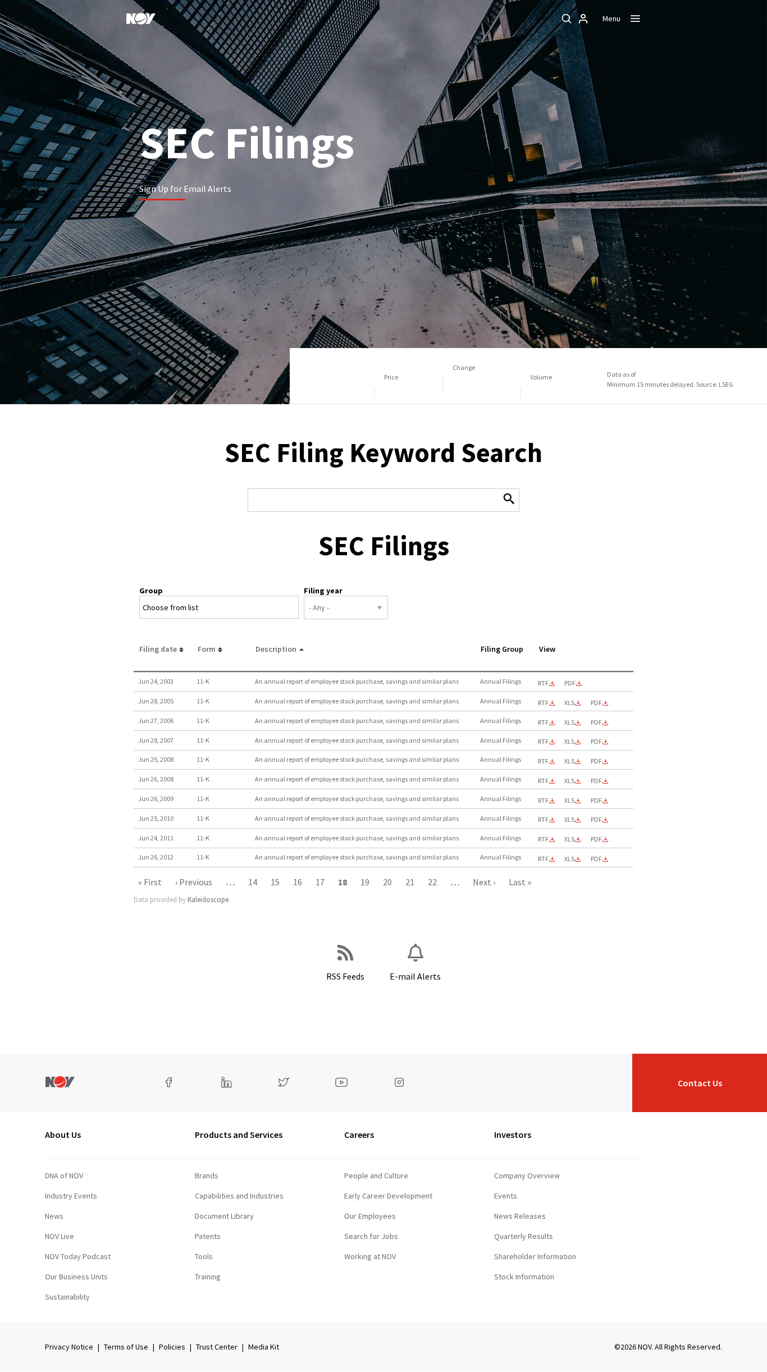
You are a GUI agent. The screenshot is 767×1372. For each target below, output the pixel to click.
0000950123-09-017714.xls (569, 800)
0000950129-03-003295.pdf (570, 683)
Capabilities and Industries (239, 1196)
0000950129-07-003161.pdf (596, 741)
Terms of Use (126, 1347)
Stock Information (524, 1277)
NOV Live (59, 1236)
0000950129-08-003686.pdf (596, 761)
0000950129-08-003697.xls (569, 781)
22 (432, 882)
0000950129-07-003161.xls (569, 741)
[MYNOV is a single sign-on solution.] (583, 18)
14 (252, 882)
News (54, 1216)
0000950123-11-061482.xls (569, 839)
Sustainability (67, 1297)
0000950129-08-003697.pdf (596, 781)
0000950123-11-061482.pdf (596, 839)
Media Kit (263, 1347)
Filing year (323, 591)
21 (409, 882)
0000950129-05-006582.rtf (543, 702)
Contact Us (700, 1083)
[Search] (566, 18)
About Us (63, 1134)
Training (208, 1277)
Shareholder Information (535, 1256)
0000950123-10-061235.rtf (543, 819)
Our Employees (370, 1216)
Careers (359, 1134)
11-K (203, 681)
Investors (512, 1134)
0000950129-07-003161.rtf (543, 741)
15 (275, 882)
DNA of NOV (64, 1175)
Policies (172, 1347)
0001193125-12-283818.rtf (543, 859)
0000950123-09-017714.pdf (596, 800)
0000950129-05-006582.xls (569, 702)
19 (364, 882)
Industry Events (71, 1196)
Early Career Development (388, 1196)
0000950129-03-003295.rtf (543, 683)
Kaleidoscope (208, 899)
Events (505, 1196)
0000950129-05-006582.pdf (596, 702)
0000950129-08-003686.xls (569, 761)
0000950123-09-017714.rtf (543, 800)
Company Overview (527, 1175)
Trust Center (217, 1347)
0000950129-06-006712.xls (569, 722)
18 (342, 882)
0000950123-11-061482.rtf (543, 839)
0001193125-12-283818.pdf (596, 859)
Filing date (158, 649)
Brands (206, 1175)
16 (297, 882)
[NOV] (141, 18)
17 (320, 882)
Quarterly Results (523, 1236)
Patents (208, 1236)
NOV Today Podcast (78, 1256)
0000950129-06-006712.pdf (596, 722)
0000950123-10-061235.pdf (596, 819)
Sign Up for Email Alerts (185, 188)
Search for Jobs (371, 1236)
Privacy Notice (69, 1347)
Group (151, 591)
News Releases (520, 1216)
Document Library (224, 1216)
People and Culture (376, 1175)
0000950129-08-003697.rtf (543, 781)
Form (207, 649)
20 (387, 882)
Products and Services (238, 1134)
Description (275, 649)
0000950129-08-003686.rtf (543, 761)
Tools (204, 1256)
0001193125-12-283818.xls (569, 859)
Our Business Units (76, 1277)
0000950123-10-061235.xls (569, 819)
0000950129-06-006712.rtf (543, 722)
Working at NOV (370, 1256)
